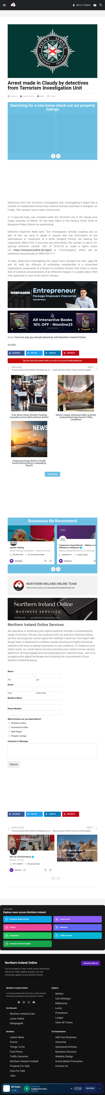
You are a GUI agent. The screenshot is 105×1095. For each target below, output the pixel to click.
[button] (16, 353)
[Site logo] (13, 5)
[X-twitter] (29, 1002)
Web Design (16, 731)
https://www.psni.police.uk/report (33, 250)
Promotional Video (19, 727)
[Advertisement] (52, 180)
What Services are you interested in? (24, 719)
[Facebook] (19, 1002)
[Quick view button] (45, 561)
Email (11, 684)
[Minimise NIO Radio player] (99, 1088)
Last (37, 680)
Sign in (78, 5)
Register (87, 5)
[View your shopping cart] (95, 5)
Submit (14, 764)
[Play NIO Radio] (27, 1088)
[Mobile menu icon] (4, 5)
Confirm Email (41, 693)
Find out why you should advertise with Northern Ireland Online (50, 337)
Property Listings (18, 736)
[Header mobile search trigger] (100, 5)
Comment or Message (18, 741)
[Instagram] (24, 1002)
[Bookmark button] (50, 561)
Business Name (15, 698)
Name (11, 671)
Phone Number (15, 708)
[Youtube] (34, 1002)
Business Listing (18, 723)
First (9, 680)
